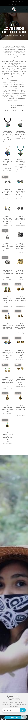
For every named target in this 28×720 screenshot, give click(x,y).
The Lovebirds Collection (13, 35)
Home (5, 35)
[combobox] (16, 110)
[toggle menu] (1, 9)
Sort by (6, 110)
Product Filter (14, 717)
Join (23, 710)
